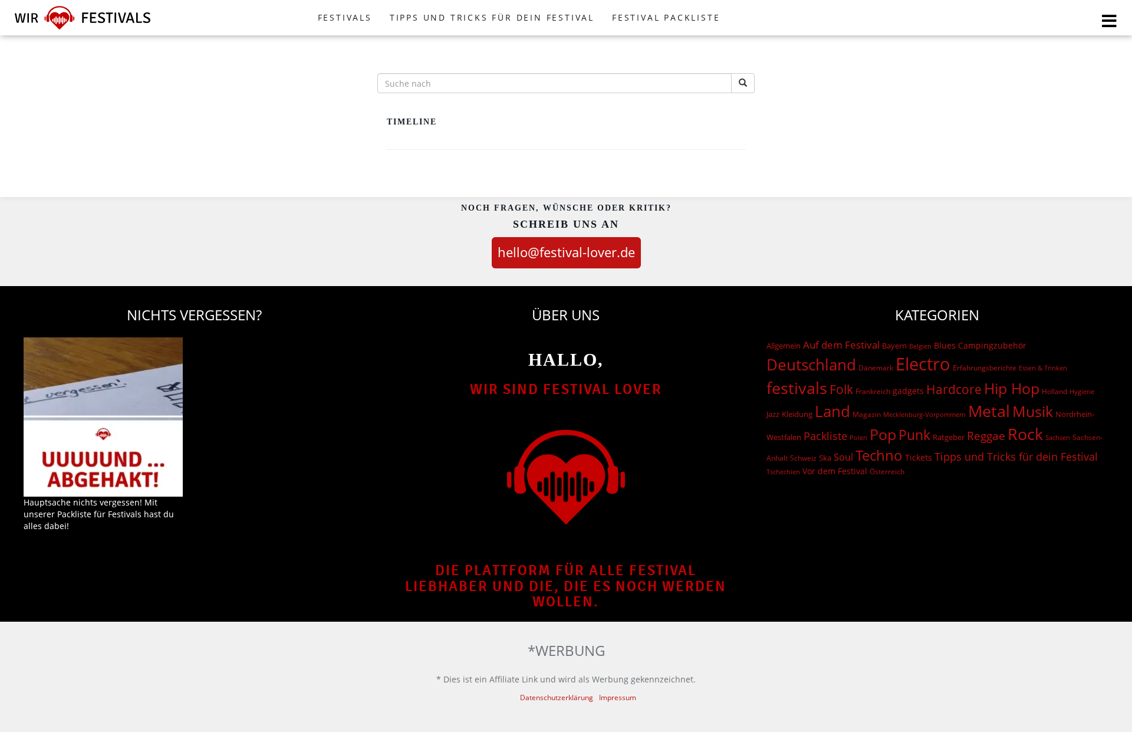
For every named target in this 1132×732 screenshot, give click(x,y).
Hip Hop (1011, 388)
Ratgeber (949, 437)
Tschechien (783, 471)
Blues (945, 345)
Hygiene (1082, 391)
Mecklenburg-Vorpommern (924, 415)
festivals (796, 388)
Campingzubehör (992, 345)
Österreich (887, 472)
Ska (825, 457)
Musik (1032, 411)
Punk (914, 435)
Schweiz (803, 457)
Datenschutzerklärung (556, 697)
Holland (1054, 391)
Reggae (986, 436)
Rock (1025, 434)
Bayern (894, 346)
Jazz (772, 414)
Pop (883, 434)
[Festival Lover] (82, 29)
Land (832, 411)
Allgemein (783, 345)
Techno (879, 455)
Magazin (867, 414)
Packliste (825, 436)
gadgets (908, 390)
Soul (843, 457)
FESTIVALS (345, 17)
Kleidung (797, 414)
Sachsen (1057, 437)
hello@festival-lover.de (566, 252)
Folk (841, 389)
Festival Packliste (666, 17)
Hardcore (954, 389)
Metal (989, 411)
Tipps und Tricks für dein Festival (492, 17)
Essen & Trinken (1043, 367)
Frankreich (872, 391)
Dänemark (875, 367)
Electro (923, 364)
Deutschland (811, 364)
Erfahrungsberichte (984, 368)
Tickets (918, 457)
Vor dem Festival (834, 471)
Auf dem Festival (841, 344)
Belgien (920, 346)
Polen (858, 437)
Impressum (617, 697)
